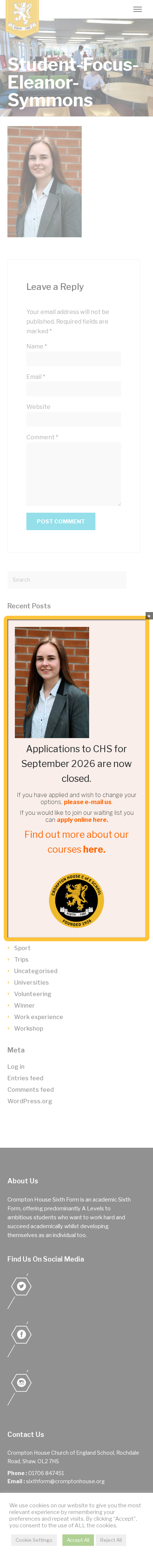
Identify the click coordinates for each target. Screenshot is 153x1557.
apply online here (82, 819)
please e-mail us (87, 802)
